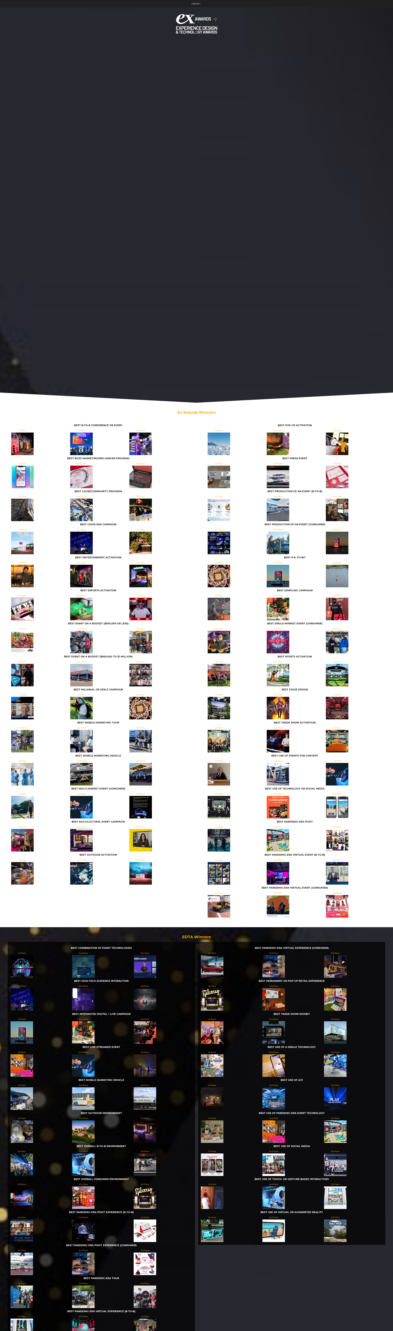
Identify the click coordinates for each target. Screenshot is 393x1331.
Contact (195, 3)
